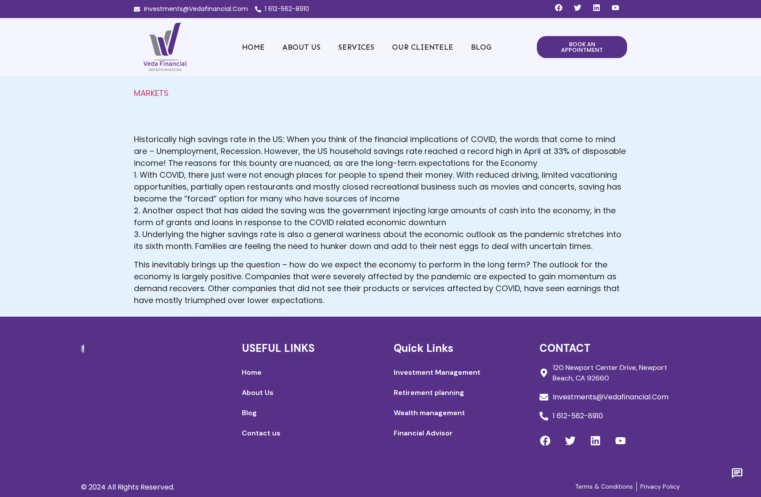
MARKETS (151, 93)
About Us (301, 47)
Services (356, 47)
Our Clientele (422, 47)
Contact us (261, 433)
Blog (481, 47)
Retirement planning (429, 392)
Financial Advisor (423, 433)
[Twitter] (577, 7)
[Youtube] (615, 7)
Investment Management (437, 372)
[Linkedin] (596, 7)
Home (253, 47)
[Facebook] (558, 7)
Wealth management (429, 412)
